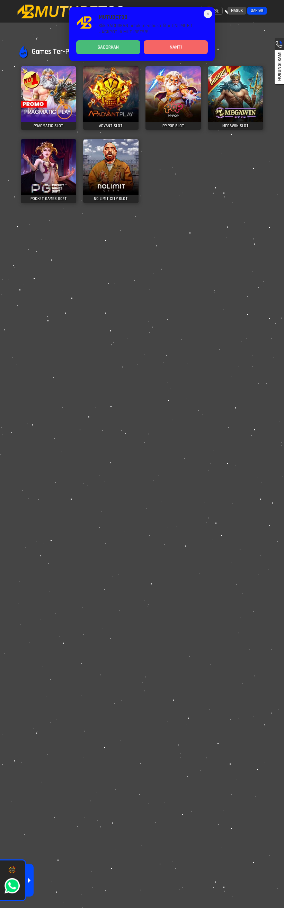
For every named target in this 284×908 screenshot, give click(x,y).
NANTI (176, 47)
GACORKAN (108, 47)
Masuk (237, 10)
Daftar (257, 10)
